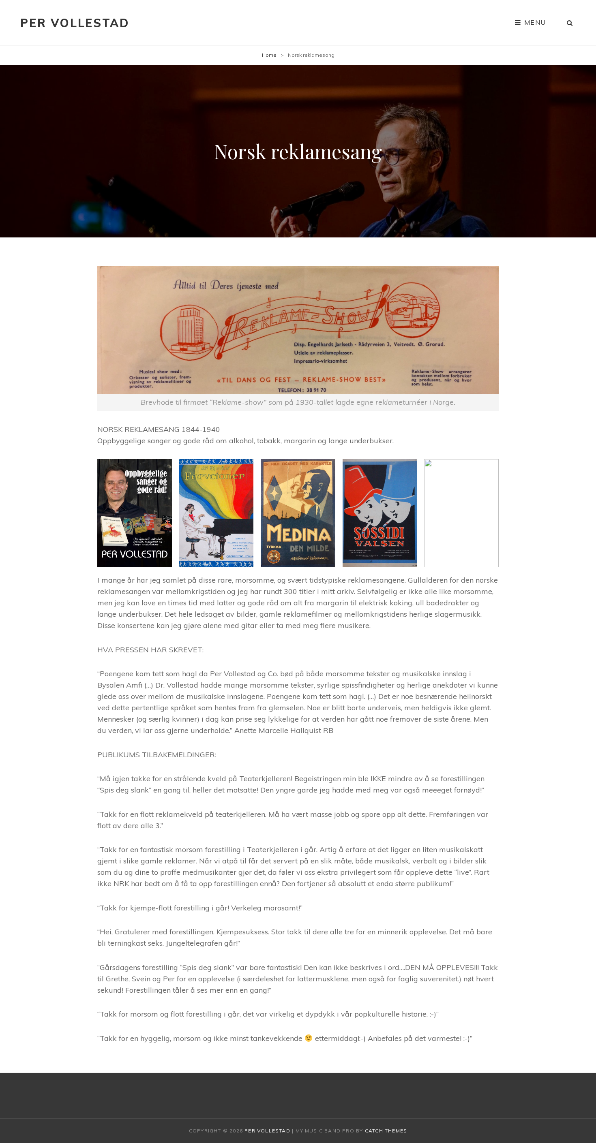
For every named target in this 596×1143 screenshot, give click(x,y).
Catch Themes (386, 1131)
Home (269, 55)
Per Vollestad (74, 23)
